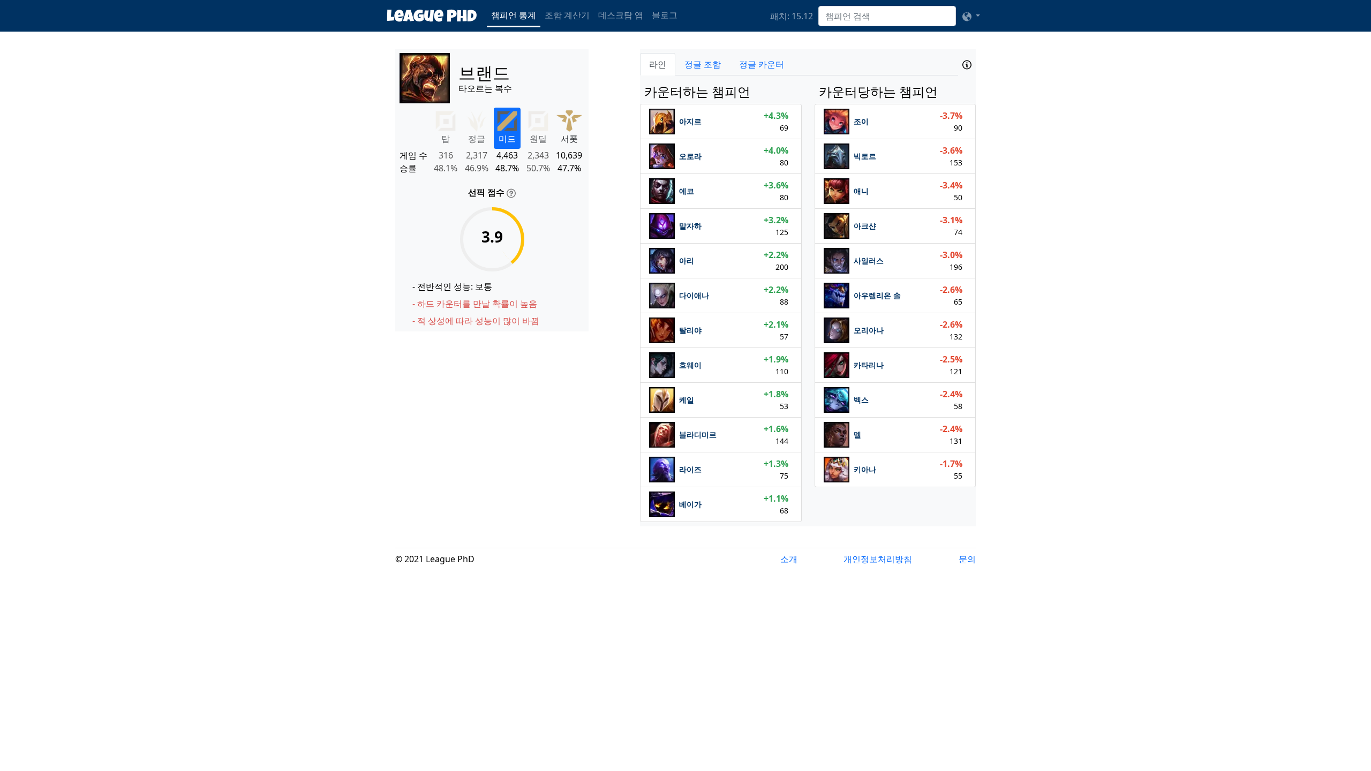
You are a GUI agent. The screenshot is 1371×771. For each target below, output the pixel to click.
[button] (971, 16)
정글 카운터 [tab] (761, 64)
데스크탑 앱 (620, 15)
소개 (788, 559)
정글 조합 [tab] (702, 64)
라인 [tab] (657, 64)
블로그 (664, 15)
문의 (967, 559)
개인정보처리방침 (877, 559)
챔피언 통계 (513, 15)
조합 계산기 (567, 15)
